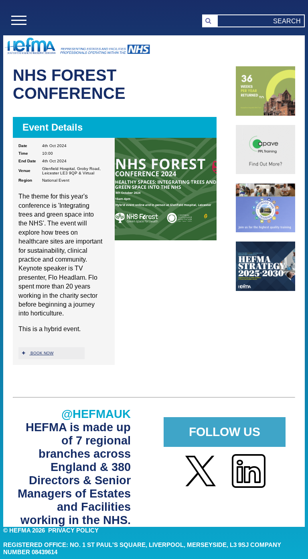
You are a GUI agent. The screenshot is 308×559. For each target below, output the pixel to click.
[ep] (265, 230)
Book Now (41, 353)
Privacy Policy (73, 530)
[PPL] (265, 171)
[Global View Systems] (265, 113)
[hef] (265, 288)
